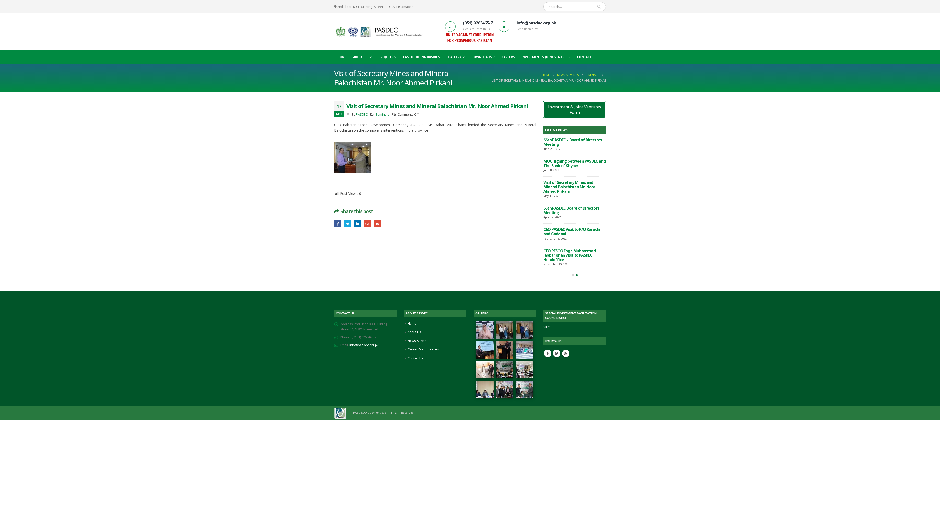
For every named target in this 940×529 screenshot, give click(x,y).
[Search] (599, 6)
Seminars (382, 114)
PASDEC (362, 114)
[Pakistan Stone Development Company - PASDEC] (379, 32)
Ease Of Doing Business (422, 57)
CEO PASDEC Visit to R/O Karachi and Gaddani (571, 232)
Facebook (337, 223)
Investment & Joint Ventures (545, 57)
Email (377, 223)
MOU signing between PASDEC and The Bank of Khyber (574, 163)
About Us (360, 57)
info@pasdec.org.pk (363, 345)
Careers (508, 57)
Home (341, 57)
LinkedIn (357, 223)
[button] (573, 275)
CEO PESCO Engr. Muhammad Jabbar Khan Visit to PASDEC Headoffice (569, 255)
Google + (367, 223)
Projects (385, 57)
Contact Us (586, 57)
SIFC (546, 327)
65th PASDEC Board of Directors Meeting (571, 210)
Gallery (454, 57)
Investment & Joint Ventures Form (574, 109)
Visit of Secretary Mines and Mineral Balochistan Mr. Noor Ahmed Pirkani (569, 187)
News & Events (418, 341)
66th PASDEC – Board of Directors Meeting (572, 142)
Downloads (481, 57)
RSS (565, 353)
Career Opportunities (423, 349)
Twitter (347, 223)
